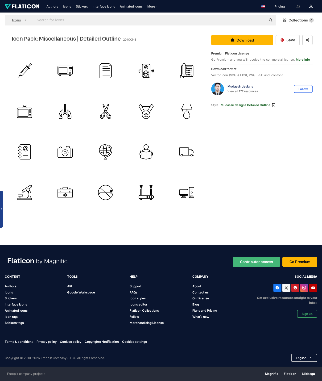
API (69, 286)
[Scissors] (105, 111)
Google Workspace (81, 292)
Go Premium (299, 262)
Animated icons (131, 6)
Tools (72, 276)
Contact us (200, 292)
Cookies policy (70, 341)
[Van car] (186, 152)
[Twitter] (286, 288)
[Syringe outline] (24, 70)
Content (12, 276)
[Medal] (146, 111)
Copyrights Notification (102, 341)
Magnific (271, 374)
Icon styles (138, 298)
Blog (195, 304)
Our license (200, 298)
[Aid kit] (64, 192)
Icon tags (11, 316)
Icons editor (138, 304)
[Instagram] (304, 288)
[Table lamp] (186, 111)
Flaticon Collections (144, 310)
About (196, 286)
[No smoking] (105, 192)
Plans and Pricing (204, 310)
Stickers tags (14, 323)
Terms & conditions (19, 341)
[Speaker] (146, 70)
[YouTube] (313, 288)
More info (303, 59)
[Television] (24, 111)
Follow (134, 316)
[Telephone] (186, 70)
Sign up (307, 314)
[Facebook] (277, 288)
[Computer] (186, 192)
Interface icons (104, 6)
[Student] (146, 152)
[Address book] (24, 152)
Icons (67, 6)
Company (200, 276)
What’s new (200, 316)
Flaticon (290, 374)
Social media (306, 276)
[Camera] (64, 152)
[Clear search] (260, 20)
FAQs (133, 292)
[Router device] (146, 192)
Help (133, 276)
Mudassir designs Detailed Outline (245, 105)
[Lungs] (64, 111)
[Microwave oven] (64, 70)
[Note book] (105, 70)
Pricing (280, 6)
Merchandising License (147, 323)
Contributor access (256, 262)
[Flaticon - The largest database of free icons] (22, 6)
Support (135, 286)
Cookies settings (134, 341)
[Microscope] (24, 192)
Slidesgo (308, 374)
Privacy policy (47, 341)
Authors (52, 6)
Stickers (82, 6)
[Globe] (105, 152)
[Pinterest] (295, 288)
